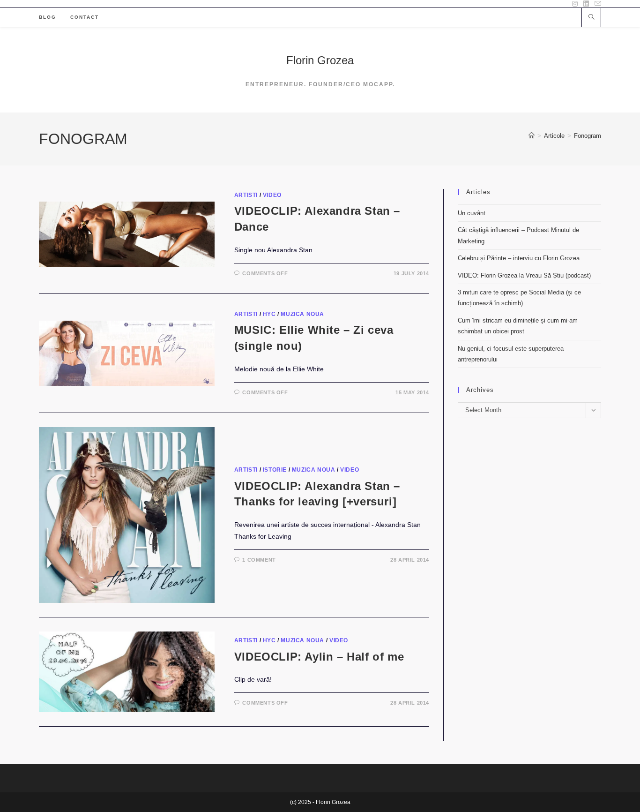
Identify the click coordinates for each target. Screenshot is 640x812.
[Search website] (591, 18)
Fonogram (587, 135)
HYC (269, 314)
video (272, 195)
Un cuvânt (471, 213)
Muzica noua (302, 314)
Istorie (275, 469)
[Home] (531, 135)
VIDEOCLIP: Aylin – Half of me (319, 656)
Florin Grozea (320, 60)
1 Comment (258, 560)
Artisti (246, 195)
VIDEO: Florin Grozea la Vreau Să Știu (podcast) (524, 275)
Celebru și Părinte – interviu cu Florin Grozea (519, 258)
